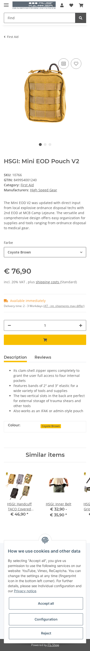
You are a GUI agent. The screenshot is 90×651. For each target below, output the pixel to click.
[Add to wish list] (76, 63)
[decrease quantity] (9, 325)
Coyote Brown (51, 426)
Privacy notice (25, 591)
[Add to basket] (8, 50)
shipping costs (48, 282)
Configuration (46, 619)
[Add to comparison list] (63, 63)
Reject (46, 633)
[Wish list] (71, 5)
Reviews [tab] (43, 357)
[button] (61, 5)
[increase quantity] (80, 325)
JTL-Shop (53, 645)
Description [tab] (15, 357)
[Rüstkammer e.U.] (34, 5)
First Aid (27, 185)
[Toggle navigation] (6, 3)
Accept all (46, 603)
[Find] (80, 18)
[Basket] (81, 5)
